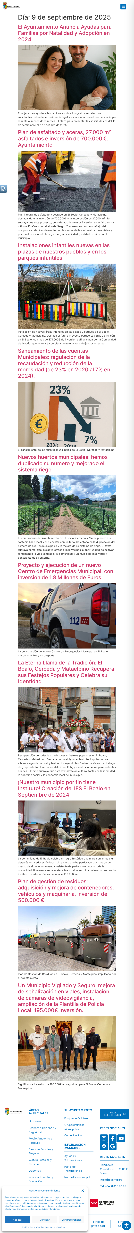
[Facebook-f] (113, 1138)
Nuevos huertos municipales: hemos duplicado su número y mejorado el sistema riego (63, 463)
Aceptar (17, 1219)
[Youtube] (121, 1138)
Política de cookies (31, 1227)
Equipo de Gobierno (76, 1118)
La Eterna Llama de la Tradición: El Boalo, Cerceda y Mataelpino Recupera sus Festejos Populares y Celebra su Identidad (66, 672)
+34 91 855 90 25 (115, 1186)
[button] (82, 1190)
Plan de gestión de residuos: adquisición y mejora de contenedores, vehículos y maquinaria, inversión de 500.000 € (66, 890)
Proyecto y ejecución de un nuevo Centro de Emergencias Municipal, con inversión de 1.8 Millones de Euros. (65, 571)
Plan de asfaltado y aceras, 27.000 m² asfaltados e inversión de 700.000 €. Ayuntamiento (64, 138)
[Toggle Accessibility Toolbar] (126, 1225)
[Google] (113, 1146)
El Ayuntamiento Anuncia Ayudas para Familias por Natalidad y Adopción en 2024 (65, 33)
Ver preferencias (72, 1219)
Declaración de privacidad (53, 1227)
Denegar (45, 1219)
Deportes (35, 1170)
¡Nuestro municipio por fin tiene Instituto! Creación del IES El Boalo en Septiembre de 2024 (64, 788)
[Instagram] (104, 1138)
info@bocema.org (111, 1179)
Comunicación (73, 1135)
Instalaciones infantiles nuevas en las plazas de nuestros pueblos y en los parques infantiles (64, 251)
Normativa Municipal (77, 1177)
